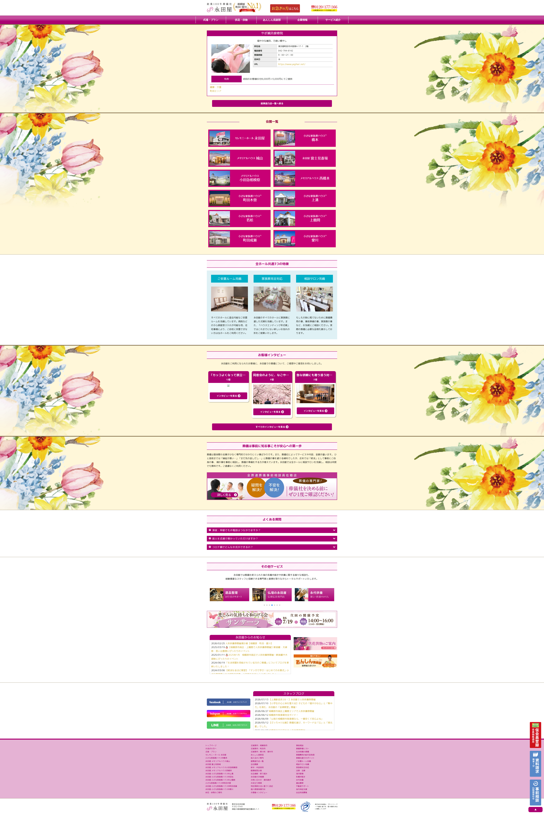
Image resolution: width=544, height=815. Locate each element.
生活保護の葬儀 (302, 751)
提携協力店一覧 (257, 761)
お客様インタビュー (259, 792)
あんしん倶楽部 (272, 19)
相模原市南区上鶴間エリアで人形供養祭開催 (291, 711)
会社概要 (254, 764)
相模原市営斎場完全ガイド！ (283, 715)
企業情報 (302, 19)
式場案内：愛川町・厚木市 (262, 751)
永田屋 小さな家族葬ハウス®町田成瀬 (221, 786)
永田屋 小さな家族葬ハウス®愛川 (219, 789)
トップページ (210, 745)
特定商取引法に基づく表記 (262, 786)
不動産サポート (302, 786)
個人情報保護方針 (258, 789)
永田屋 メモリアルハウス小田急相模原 (221, 767)
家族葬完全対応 (302, 767)
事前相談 (299, 745)
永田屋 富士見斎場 (213, 764)
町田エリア (215, 91)
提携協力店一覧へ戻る (272, 103)
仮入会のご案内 (257, 758)
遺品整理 (299, 783)
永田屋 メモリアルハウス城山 (217, 761)
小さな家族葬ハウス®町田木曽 (218, 783)
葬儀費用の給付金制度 (305, 754)
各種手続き (300, 776)
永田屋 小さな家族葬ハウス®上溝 (219, 773)
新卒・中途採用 (257, 767)
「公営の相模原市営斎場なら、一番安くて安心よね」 (296, 718)
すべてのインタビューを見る (271, 426)
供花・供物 (241, 19)
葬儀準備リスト (302, 748)
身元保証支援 (301, 789)
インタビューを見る (227, 395)
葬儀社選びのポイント (305, 758)
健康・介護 (215, 87)
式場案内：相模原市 (259, 745)
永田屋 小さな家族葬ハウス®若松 (219, 776)
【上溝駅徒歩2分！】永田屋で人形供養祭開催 (292, 699)
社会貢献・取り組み (259, 773)
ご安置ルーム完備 (303, 761)
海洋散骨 (299, 773)
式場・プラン (210, 19)
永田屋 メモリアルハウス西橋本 (218, 770)
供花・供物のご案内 (213, 792)
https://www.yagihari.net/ (291, 64)
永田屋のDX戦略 (257, 776)
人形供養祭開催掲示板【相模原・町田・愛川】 (249, 643)
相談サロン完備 (302, 764)
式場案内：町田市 (258, 748)
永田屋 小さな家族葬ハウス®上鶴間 (220, 780)
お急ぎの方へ (210, 748)
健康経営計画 (256, 770)
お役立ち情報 (256, 783)
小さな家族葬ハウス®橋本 (216, 758)
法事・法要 (300, 770)
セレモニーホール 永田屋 (215, 754)
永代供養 (299, 780)
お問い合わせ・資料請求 (261, 780)
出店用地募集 (301, 792)
